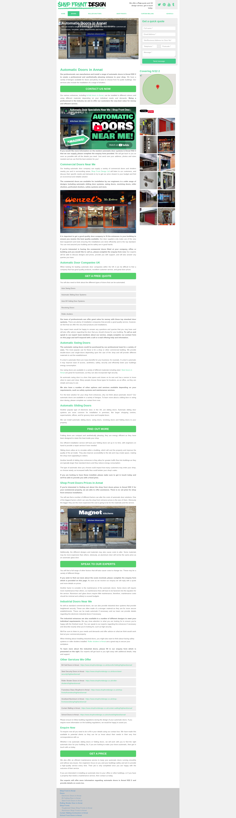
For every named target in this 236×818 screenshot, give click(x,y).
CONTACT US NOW (98, 88)
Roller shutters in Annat (97, 641)
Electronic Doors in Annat (71, 796)
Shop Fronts (121, 13)
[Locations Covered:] (59, 2)
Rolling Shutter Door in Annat (71, 803)
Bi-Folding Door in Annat (71, 798)
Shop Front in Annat (67, 791)
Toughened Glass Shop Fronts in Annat (77, 808)
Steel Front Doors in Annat (72, 801)
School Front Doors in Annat (71, 815)
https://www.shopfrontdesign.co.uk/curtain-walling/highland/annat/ (106, 708)
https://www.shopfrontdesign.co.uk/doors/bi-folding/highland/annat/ (106, 665)
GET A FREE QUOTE (98, 275)
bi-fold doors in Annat (95, 95)
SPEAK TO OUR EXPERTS (98, 564)
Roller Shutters (94, 13)
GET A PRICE (98, 753)
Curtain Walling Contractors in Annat (74, 813)
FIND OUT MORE (98, 428)
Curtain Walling (147, 13)
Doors (73, 13)
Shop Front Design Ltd (100, 171)
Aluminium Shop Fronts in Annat (74, 810)
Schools (169, 13)
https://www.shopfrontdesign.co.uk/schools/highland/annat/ (103, 715)
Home (63, 13)
